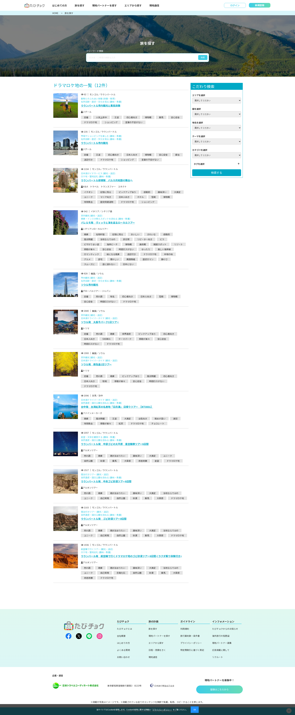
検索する (216, 172)
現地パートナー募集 (222, 642)
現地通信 (154, 5)
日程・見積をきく (157, 649)
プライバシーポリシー (191, 642)
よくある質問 (123, 649)
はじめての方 (59, 5)
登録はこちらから (219, 689)
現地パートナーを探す (104, 5)
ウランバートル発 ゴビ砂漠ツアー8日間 (103, 518)
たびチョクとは (124, 628)
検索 (203, 57)
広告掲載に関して (220, 649)
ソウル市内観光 (89, 284)
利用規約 (184, 628)
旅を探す (80, 5)
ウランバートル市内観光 (94, 143)
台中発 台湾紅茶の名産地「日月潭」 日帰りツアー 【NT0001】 (117, 407)
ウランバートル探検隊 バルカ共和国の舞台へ (107, 180)
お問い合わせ (123, 657)
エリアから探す (133, 5)
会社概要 (121, 635)
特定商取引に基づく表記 (192, 649)
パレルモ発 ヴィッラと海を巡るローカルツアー (108, 222)
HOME (55, 13)
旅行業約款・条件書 (190, 635)
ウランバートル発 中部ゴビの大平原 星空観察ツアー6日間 (115, 444)
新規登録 (259, 5)
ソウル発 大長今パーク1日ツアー (100, 322)
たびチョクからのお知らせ (225, 628)
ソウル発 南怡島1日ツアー (96, 364)
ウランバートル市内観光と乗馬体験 (100, 105)
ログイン (235, 5)
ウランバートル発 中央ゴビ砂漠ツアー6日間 (106, 481)
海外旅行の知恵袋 (220, 635)
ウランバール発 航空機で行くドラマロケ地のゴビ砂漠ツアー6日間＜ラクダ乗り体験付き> (131, 556)
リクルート (217, 657)
